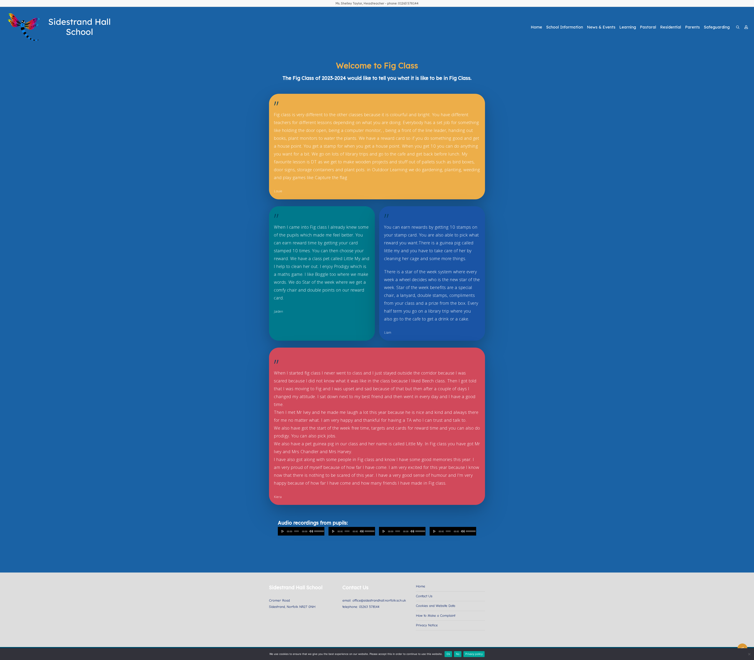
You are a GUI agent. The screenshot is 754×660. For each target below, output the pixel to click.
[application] (301, 531)
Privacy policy (474, 653)
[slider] (318, 529)
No (458, 653)
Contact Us (424, 596)
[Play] (283, 531)
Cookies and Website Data (435, 606)
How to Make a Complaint (435, 616)
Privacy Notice (427, 625)
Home (420, 586)
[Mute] (311, 531)
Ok (448, 653)
